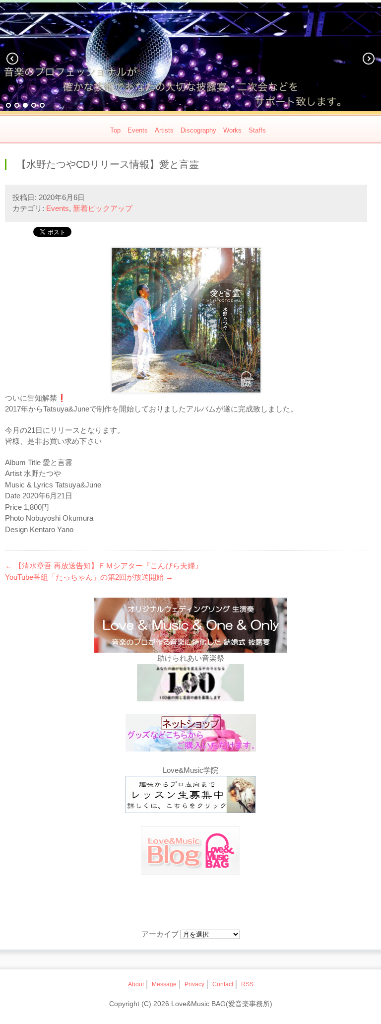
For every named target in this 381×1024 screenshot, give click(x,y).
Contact (222, 984)
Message (164, 984)
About (136, 984)
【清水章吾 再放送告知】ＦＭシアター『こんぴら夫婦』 (103, 565)
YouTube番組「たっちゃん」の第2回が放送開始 (89, 577)
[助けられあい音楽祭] (190, 684)
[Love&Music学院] (190, 796)
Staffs (257, 130)
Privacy (194, 984)
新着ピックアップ (102, 208)
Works (232, 130)
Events (137, 130)
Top (115, 130)
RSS (247, 984)
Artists (164, 130)
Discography (198, 130)
